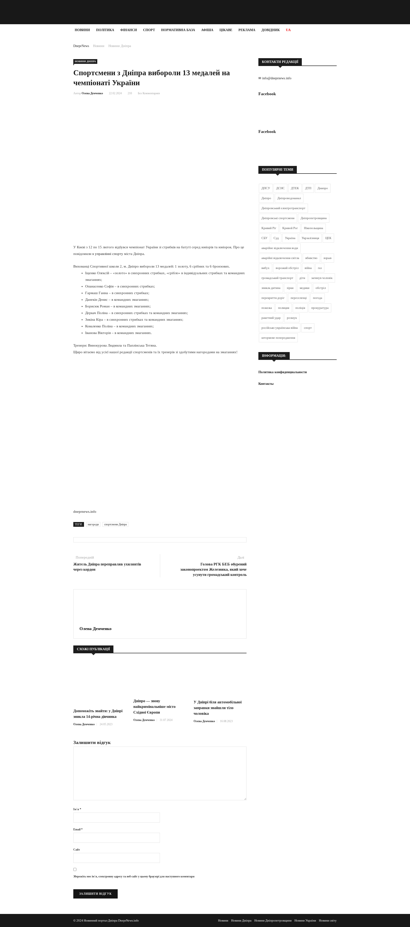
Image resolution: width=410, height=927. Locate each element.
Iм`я (77, 809)
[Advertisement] (28, 107)
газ (320, 268)
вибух (265, 268)
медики (304, 288)
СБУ (264, 238)
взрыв (327, 258)
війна (308, 268)
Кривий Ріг (268, 228)
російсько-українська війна (279, 327)
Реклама (246, 30)
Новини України (305, 920)
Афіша (207, 30)
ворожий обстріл (287, 268)
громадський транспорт (277, 278)
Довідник (270, 30)
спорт (308, 327)
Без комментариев (149, 93)
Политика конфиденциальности (282, 372)
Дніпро (266, 198)
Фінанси (128, 30)
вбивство (311, 258)
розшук (292, 318)
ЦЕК (328, 238)
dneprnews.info (84, 511)
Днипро (322, 188)
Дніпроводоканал (289, 198)
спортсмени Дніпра (115, 524)
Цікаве (225, 30)
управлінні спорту (109, 254)
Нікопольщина (313, 228)
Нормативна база (178, 30)
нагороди (93, 524)
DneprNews (81, 46)
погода (317, 298)
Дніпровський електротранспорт (283, 208)
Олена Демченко (92, 93)
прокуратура (320, 308)
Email (78, 829)
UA (288, 30)
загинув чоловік (321, 278)
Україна (290, 238)
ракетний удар (271, 318)
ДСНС (280, 188)
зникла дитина (270, 288)
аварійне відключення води (279, 248)
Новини (82, 30)
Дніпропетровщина (314, 218)
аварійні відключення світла (280, 258)
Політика (105, 30)
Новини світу (328, 920)
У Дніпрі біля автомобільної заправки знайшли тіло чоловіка (218, 707)
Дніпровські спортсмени (277, 218)
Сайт (76, 849)
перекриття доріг (272, 298)
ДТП (308, 188)
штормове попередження (278, 337)
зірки (290, 288)
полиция (283, 308)
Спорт (149, 30)
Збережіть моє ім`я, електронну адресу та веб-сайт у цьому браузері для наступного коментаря (134, 876)
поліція (300, 308)
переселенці (299, 298)
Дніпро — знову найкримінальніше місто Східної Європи (154, 706)
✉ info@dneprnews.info (274, 78)
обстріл (321, 288)
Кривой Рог (290, 228)
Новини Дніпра (119, 46)
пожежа (266, 308)
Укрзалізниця (310, 238)
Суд (276, 238)
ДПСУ (265, 188)
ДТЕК (295, 188)
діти (302, 278)
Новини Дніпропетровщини (273, 920)
